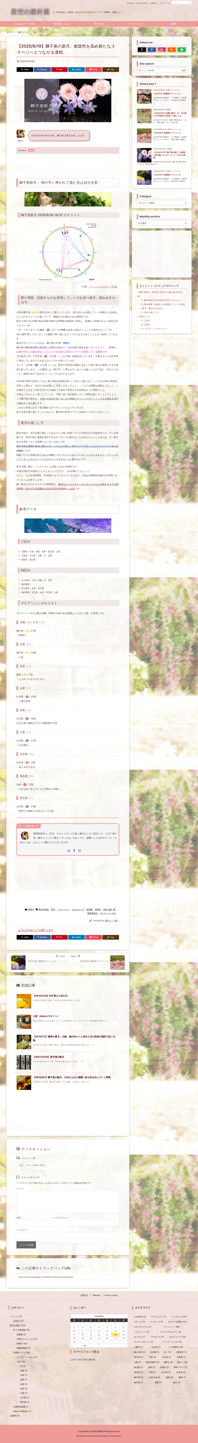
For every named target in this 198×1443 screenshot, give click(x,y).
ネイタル (139, 1337)
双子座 (138, 1357)
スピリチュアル (142, 1326)
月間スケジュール (27, 1339)
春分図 (138, 1367)
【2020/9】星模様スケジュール (167, 133)
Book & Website (22, 1411)
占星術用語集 (20, 1406)
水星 (23, 1375)
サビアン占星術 (177, 1321)
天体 (21, 1361)
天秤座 (181, 1357)
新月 (53, 909)
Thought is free (114, 1436)
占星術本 (181, 1352)
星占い (182, 1362)
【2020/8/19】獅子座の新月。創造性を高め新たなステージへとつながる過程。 (169, 155)
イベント (16, 1316)
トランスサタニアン (170, 1332)
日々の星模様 (42, 32)
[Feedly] (181, 49)
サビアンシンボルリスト (153, 328)
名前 (19, 1217)
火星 (23, 1384)
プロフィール (165, 3)
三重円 (138, 1347)
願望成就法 (92, 913)
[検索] (189, 2)
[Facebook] (151, 49)
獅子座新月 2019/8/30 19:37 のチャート (160, 300)
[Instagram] (161, 49)
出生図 (154, 1352)
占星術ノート (21, 1352)
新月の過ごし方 (149, 312)
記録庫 (14, 1415)
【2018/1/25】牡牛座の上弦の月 (50, 995)
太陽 (23, 1370)
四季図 (21, 1334)
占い (167, 1352)
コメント (20, 1188)
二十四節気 (176, 1347)
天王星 (24, 1397)
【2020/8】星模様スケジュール (167, 174)
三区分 (145, 320)
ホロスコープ (78, 909)
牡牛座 (166, 1372)
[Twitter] (141, 49)
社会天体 (154, 1377)
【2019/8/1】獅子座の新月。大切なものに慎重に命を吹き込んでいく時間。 (73, 1077)
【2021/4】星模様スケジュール (166, 93)
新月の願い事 (109, 909)
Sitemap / (131, 3)
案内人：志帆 (111, 920)
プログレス (157, 1337)
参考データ (143, 316)
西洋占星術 (25, 32)
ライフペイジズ (172, 1342)
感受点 (168, 1362)
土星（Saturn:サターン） (46, 1016)
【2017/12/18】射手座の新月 (48, 1056)
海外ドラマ (180, 1367)
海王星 (24, 1402)
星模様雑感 (23, 1348)
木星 (23, 1388)
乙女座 (155, 1347)
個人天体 (139, 1352)
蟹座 (169, 1377)
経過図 (90, 909)
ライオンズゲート (143, 1342)
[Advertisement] (68, 164)
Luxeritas (140, 1316)
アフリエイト (158, 1316)
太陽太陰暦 (152, 1362)
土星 (23, 1393)
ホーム (12, 32)
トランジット (141, 1332)
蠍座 (182, 1377)
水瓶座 (164, 1367)
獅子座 (138, 1377)
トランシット (64, 909)
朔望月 (56, 32)
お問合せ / (154, 3)
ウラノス (139, 1321)
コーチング (156, 1321)
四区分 (145, 324)
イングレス (178, 1316)
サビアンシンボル (108, 913)
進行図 (138, 1382)
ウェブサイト (22, 1230)
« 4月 (84, 1345)
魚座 (176, 1382)
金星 (23, 1379)
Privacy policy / (142, 3)
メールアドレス (60, 1217)
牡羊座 (181, 1372)
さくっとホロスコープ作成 (103, 287)
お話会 (18, 1321)
